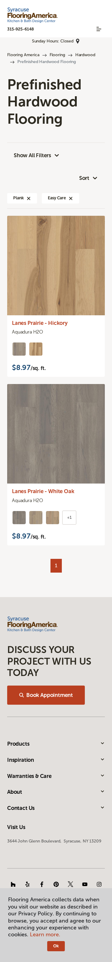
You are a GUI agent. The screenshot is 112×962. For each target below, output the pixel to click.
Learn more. (45, 934)
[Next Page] (67, 563)
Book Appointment (49, 695)
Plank (18, 198)
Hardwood (85, 54)
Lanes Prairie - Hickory (39, 323)
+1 (69, 517)
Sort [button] (84, 178)
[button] (28, 198)
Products (18, 744)
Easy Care (57, 198)
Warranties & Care (29, 776)
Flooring (57, 54)
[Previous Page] (44, 563)
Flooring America (23, 54)
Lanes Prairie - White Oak (43, 491)
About (14, 792)
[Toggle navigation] (99, 29)
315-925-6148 (20, 29)
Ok (56, 946)
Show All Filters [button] (32, 155)
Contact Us (21, 808)
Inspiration (20, 760)
